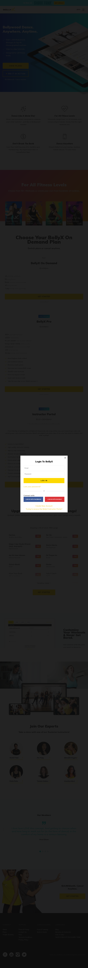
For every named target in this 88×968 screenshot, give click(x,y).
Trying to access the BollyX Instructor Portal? (44, 509)
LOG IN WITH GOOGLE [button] (55, 499)
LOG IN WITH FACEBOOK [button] (33, 499)
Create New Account (44, 506)
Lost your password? (32, 486)
